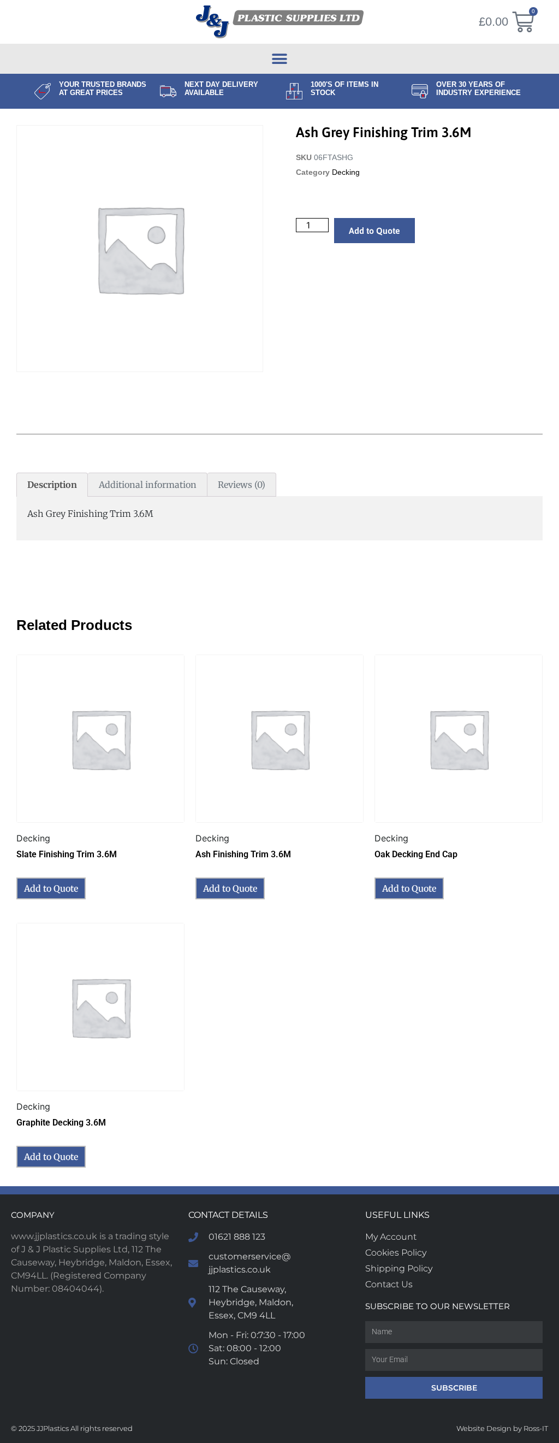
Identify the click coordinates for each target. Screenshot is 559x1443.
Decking (346, 172)
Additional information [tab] (148, 484)
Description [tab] (52, 484)
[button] (279, 58)
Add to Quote (374, 230)
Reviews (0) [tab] (241, 484)
